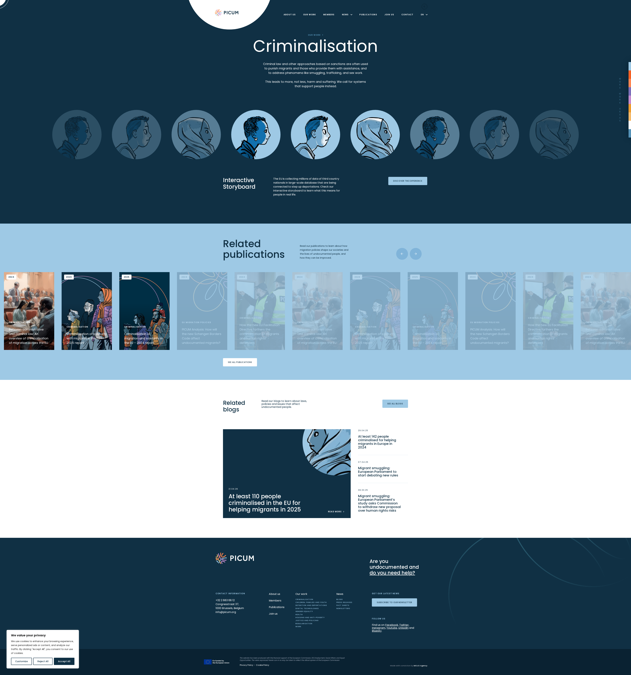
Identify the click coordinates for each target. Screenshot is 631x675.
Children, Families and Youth (311, 602)
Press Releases (344, 602)
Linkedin (403, 628)
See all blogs (395, 403)
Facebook (391, 625)
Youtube (391, 628)
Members (328, 14)
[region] (43, 649)
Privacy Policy (246, 665)
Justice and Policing (306, 620)
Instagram (378, 628)
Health (299, 614)
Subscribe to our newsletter (394, 602)
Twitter (404, 625)
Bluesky (377, 631)
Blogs (339, 599)
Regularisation (303, 623)
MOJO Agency (420, 665)
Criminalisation (304, 599)
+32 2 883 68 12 (225, 600)
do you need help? (392, 572)
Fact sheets (342, 605)
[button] (402, 254)
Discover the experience (407, 180)
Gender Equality (304, 611)
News (345, 14)
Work (298, 626)
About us (290, 14)
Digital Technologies (307, 608)
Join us (389, 14)
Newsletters (343, 608)
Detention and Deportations (311, 605)
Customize (21, 661)
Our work (309, 14)
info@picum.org (226, 612)
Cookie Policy (262, 665)
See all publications (240, 362)
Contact (407, 14)
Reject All (42, 661)
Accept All (64, 661)
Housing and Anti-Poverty (310, 617)
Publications (368, 14)
